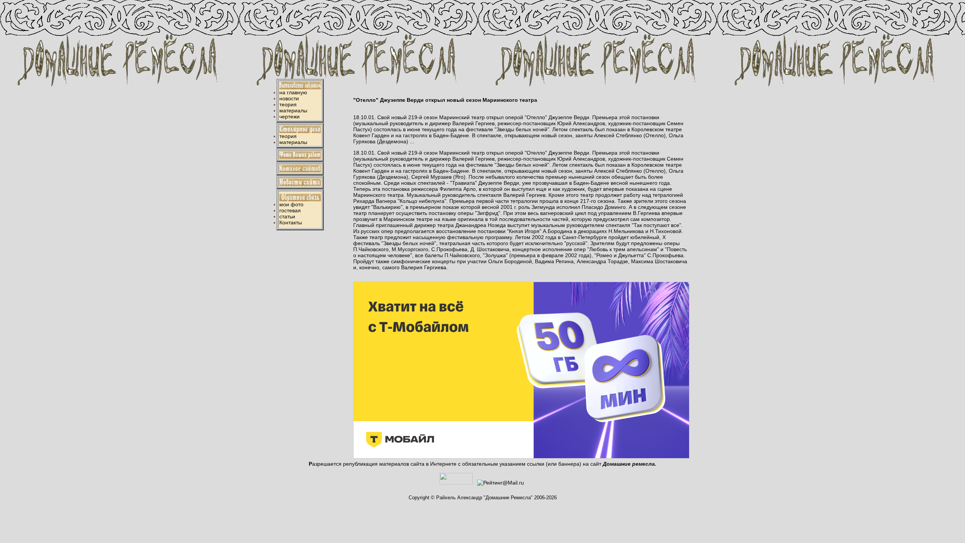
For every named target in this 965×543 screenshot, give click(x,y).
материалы (293, 110)
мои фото (291, 204)
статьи (287, 216)
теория (288, 104)
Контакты (290, 222)
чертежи (289, 117)
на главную (293, 92)
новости (289, 98)
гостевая (290, 210)
